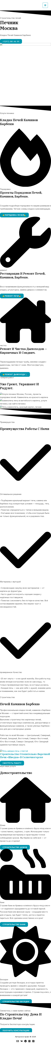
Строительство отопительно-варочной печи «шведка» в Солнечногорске (25, 755)
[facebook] (17, 1041)
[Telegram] (25, 1041)
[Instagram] (29, 1041)
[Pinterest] (33, 1041)
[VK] (21, 1041)
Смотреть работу (12, 763)
